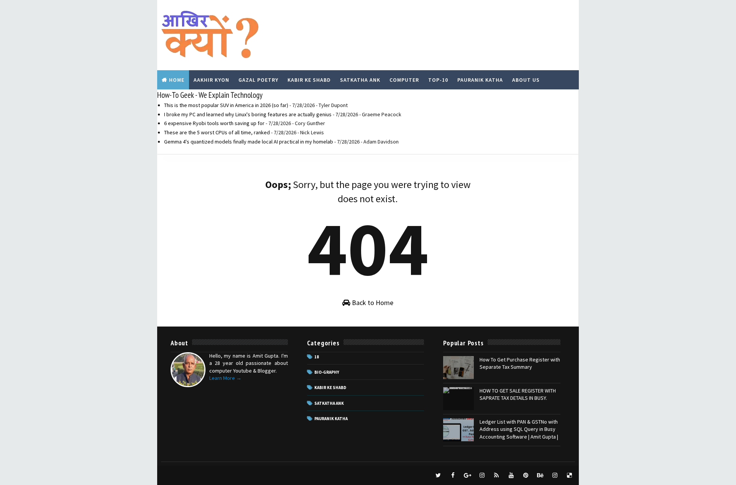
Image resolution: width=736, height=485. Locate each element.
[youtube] (511, 475)
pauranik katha (331, 418)
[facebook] (452, 475)
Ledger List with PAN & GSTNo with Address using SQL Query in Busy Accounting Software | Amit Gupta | (519, 429)
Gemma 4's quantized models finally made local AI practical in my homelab (248, 141)
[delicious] (569, 475)
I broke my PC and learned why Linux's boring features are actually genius (248, 114)
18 (316, 357)
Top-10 (438, 79)
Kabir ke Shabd (330, 387)
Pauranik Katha (480, 79)
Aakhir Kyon (211, 79)
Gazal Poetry (258, 79)
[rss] (496, 475)
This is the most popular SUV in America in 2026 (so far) (226, 105)
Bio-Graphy (326, 372)
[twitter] (438, 475)
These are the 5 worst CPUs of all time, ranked (217, 132)
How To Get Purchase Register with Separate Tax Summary (520, 363)
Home (176, 79)
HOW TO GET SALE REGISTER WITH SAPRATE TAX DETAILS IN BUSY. (518, 394)
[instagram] (482, 475)
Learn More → (225, 377)
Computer (404, 79)
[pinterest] (525, 475)
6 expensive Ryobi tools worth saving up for (214, 123)
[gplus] (467, 475)
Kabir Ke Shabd (309, 79)
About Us (526, 79)
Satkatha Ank (360, 79)
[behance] (540, 475)
